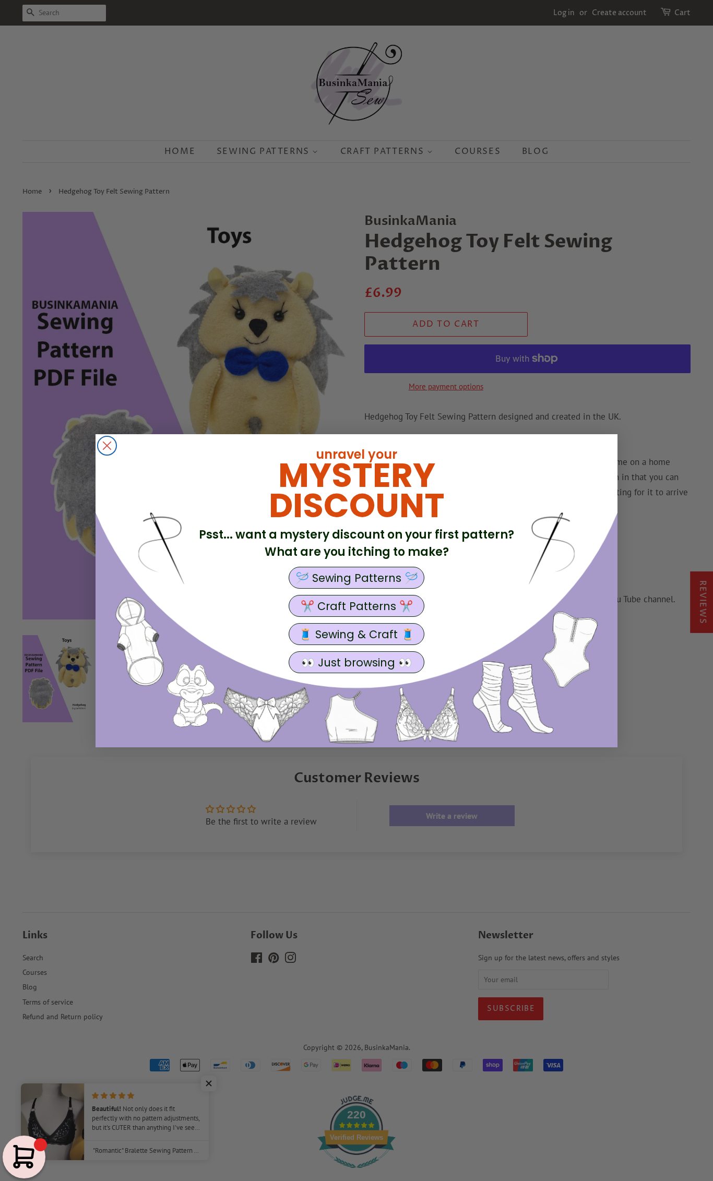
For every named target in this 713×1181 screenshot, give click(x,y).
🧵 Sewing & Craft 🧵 (356, 634)
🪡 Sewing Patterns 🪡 (356, 578)
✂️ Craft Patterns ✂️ (357, 606)
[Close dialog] (107, 445)
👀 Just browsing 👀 (356, 662)
